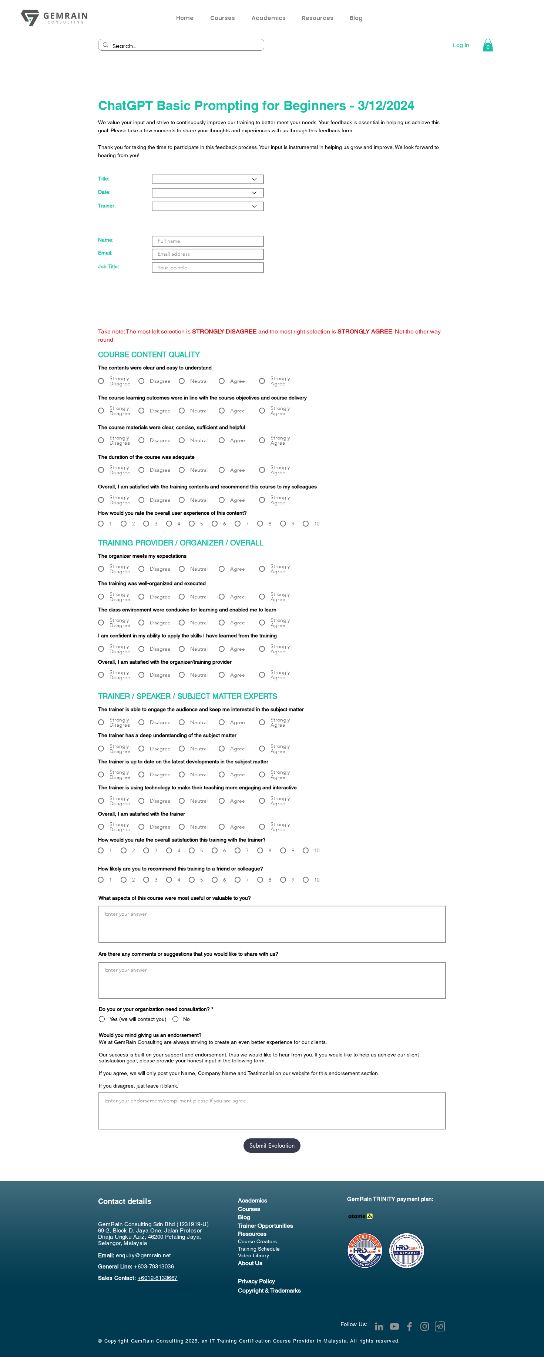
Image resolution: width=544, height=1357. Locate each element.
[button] (320, 18)
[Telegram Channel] (440, 1326)
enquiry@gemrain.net (143, 1255)
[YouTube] (394, 1326)
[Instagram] (424, 1326)
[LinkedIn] (379, 1326)
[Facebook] (409, 1326)
